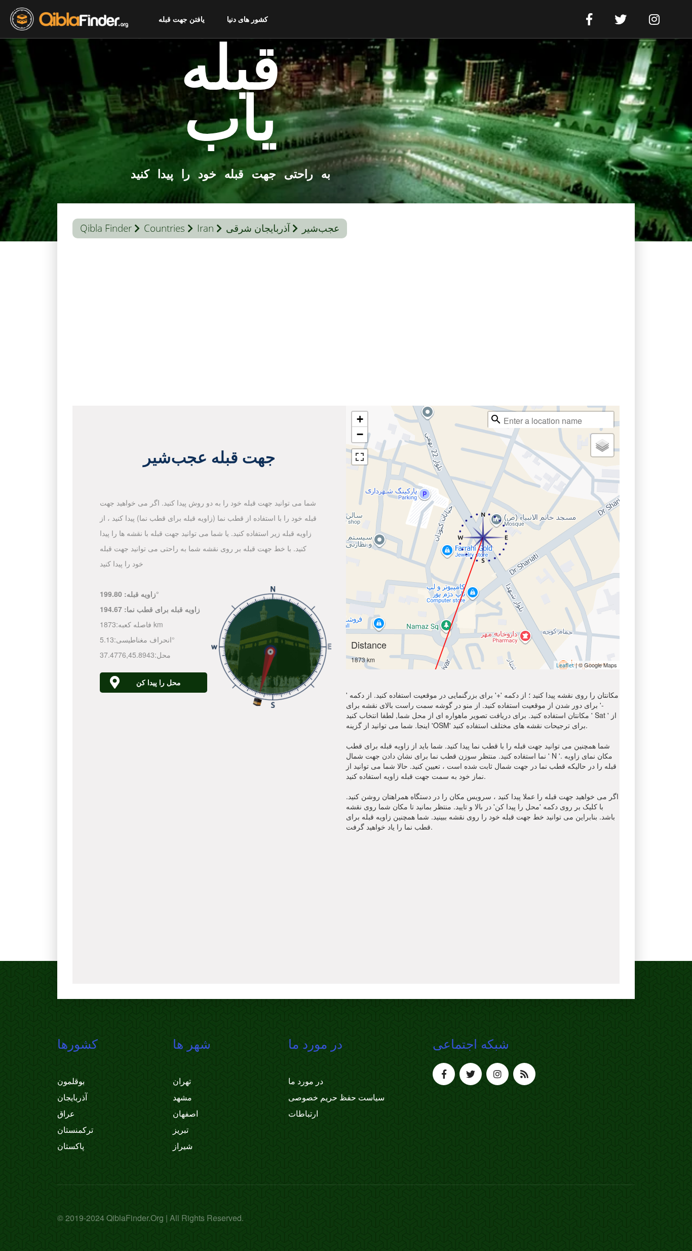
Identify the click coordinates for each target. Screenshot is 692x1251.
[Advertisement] (346, 325)
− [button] (360, 434)
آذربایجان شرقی (258, 228)
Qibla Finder (106, 228)
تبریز (180, 1129)
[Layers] (602, 445)
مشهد (182, 1097)
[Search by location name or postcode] (496, 419)
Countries (164, 228)
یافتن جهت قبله (182, 19)
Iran (205, 228)
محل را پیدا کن (158, 682)
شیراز (183, 1146)
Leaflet (565, 665)
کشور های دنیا (247, 19)
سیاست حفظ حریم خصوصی (336, 1097)
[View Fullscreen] (359, 456)
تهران (182, 1081)
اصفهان (185, 1113)
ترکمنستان (75, 1129)
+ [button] (360, 419)
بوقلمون (71, 1081)
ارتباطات (303, 1113)
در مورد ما (305, 1081)
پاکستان (70, 1146)
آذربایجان (72, 1097)
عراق (66, 1113)
